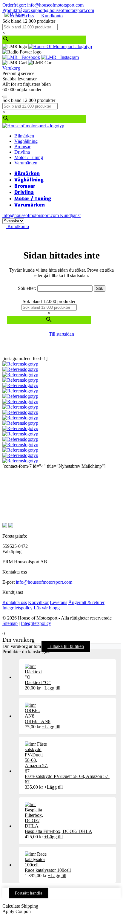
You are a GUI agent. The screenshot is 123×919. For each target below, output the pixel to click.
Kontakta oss (14, 602)
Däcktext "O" (38, 682)
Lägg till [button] (51, 687)
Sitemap (10, 623)
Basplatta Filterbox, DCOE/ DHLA (58, 831)
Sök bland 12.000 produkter (28, 21)
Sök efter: (27, 288)
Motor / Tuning (28, 157)
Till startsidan (61, 334)
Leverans (58, 602)
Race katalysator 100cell (48, 870)
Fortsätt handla (28, 893)
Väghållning (26, 141)
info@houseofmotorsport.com (44, 582)
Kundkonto (52, 15)
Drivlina (22, 152)
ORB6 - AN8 (37, 721)
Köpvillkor (38, 602)
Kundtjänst (70, 215)
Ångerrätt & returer (86, 602)
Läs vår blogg (47, 607)
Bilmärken (24, 135)
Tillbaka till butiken (65, 646)
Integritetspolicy (17, 607)
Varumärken (25, 162)
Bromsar (22, 146)
